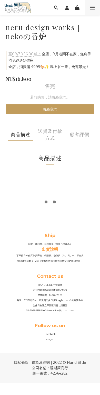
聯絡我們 (50, 109)
